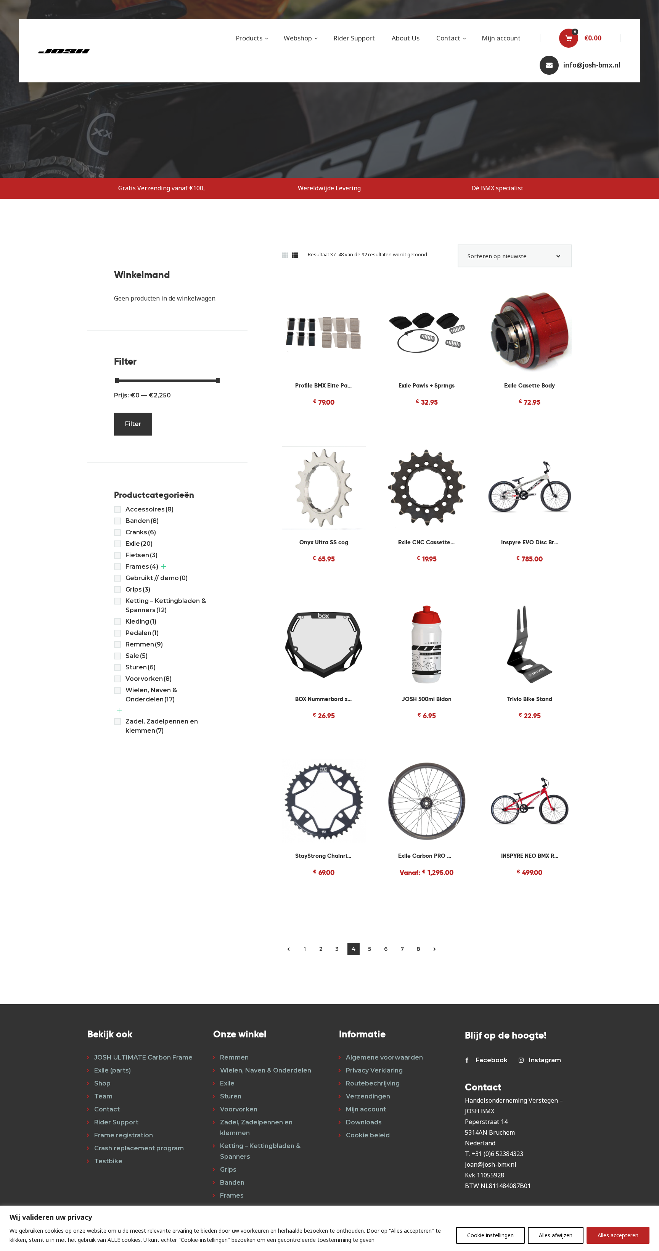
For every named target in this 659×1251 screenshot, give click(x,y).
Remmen (144, 644)
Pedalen (142, 633)
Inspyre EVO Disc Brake (529, 542)
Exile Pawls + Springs (427, 385)
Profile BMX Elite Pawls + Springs (323, 385)
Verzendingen (368, 1096)
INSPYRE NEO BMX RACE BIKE (529, 855)
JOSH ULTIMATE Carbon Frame (143, 1057)
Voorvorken (148, 678)
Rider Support (116, 1122)
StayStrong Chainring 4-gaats (323, 855)
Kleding (140, 621)
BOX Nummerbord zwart (323, 699)
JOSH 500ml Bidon (427, 699)
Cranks (140, 532)
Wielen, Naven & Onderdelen (151, 695)
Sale (136, 655)
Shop (102, 1083)
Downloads (364, 1122)
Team (103, 1096)
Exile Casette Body (529, 385)
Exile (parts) (112, 1070)
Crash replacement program (139, 1148)
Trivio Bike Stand (529, 699)
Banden (142, 520)
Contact (107, 1109)
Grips (137, 589)
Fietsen (141, 555)
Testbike (108, 1161)
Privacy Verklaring (374, 1070)
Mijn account (366, 1109)
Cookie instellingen (490, 1235)
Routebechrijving (373, 1083)
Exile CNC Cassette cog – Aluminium (426, 542)
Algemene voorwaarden (384, 1057)
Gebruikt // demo (156, 578)
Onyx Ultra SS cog (323, 542)
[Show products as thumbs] (285, 255)
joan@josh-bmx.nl (490, 1164)
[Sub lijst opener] (163, 566)
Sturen (140, 667)
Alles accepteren (618, 1235)
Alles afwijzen (555, 1235)
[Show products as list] (295, 255)
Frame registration (123, 1135)
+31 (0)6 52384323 (497, 1154)
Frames (141, 566)
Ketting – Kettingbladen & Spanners (165, 605)
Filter (133, 424)
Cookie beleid (368, 1135)
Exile (139, 543)
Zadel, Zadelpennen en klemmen (161, 726)
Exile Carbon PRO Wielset (426, 855)
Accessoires (149, 509)
